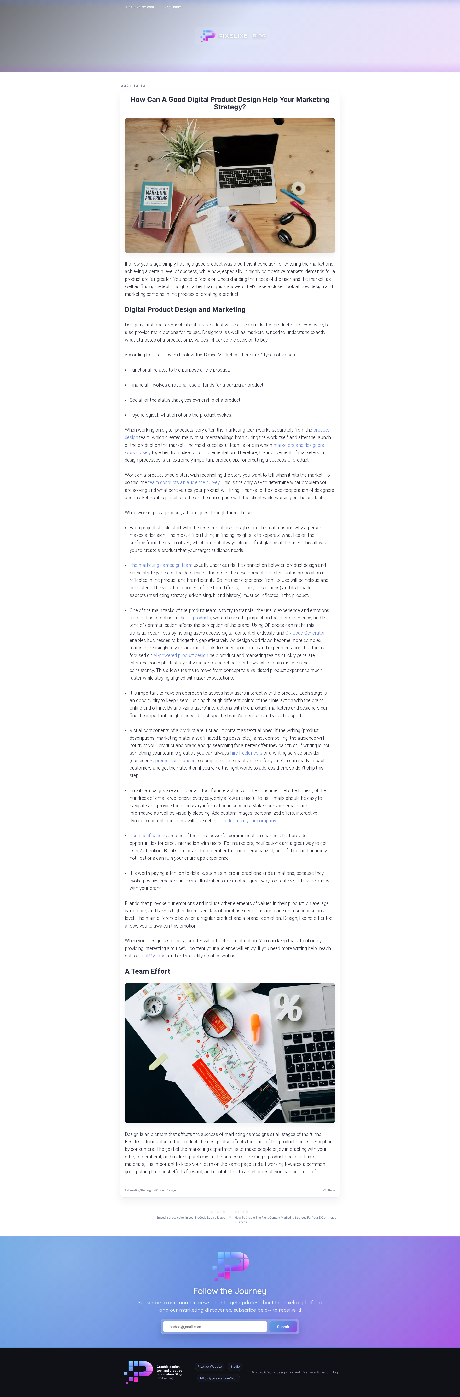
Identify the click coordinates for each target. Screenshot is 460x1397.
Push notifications (148, 835)
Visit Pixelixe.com (139, 7)
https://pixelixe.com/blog (218, 1378)
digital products (195, 618)
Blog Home (172, 7)
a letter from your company (248, 821)
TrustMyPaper (152, 956)
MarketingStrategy (139, 1190)
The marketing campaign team (161, 565)
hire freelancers (246, 753)
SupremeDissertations (173, 760)
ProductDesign (166, 1190)
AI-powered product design (181, 655)
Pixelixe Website (210, 1366)
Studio (235, 1366)
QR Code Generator (305, 633)
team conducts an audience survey (183, 482)
